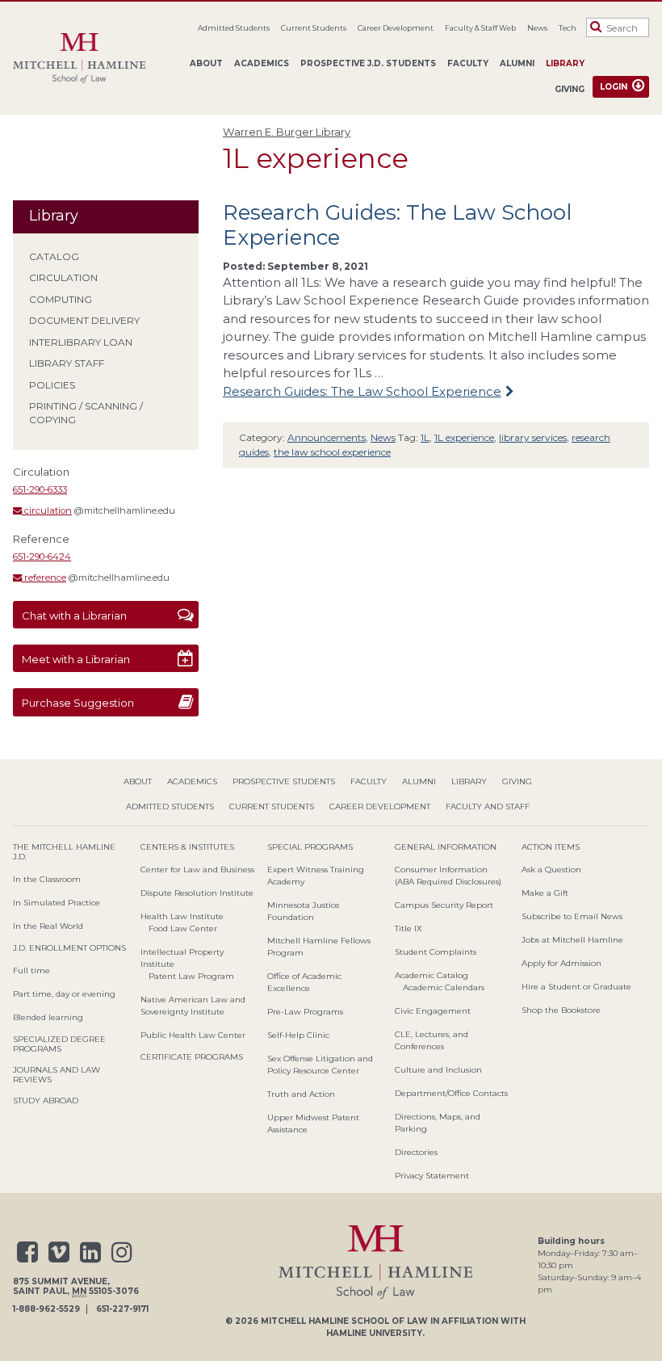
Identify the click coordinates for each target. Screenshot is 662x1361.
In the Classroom (47, 879)
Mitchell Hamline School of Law (344, 1321)
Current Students (313, 27)
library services (533, 437)
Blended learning (48, 1017)
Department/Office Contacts (451, 1093)
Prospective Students (284, 781)
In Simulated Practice (56, 902)
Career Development (396, 27)
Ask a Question (551, 869)
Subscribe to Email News (572, 916)
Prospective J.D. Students (368, 63)
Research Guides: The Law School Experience (397, 225)
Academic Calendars (443, 987)
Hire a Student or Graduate (576, 986)
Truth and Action (301, 1094)
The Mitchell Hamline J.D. (64, 852)
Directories (416, 1152)
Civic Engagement (433, 1011)
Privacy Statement (432, 1175)
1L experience (464, 437)
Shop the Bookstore (561, 1010)
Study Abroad (45, 1100)
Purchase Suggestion (78, 702)
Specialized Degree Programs (59, 1044)
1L (425, 437)
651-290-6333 (40, 489)
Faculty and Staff (488, 806)
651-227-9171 (122, 1309)
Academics (261, 63)
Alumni (517, 63)
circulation (47, 510)
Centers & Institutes (187, 847)
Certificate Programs (191, 1057)
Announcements (326, 437)
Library (565, 63)
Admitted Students (234, 27)
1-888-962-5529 (46, 1309)
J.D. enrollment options (69, 948)
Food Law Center (183, 928)
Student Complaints (435, 952)
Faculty (467, 63)
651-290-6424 (42, 556)
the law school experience (332, 452)
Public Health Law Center (192, 1035)
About (206, 63)
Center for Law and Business (197, 869)
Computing (60, 299)
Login (613, 87)
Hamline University (374, 1333)
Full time (31, 970)
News (537, 27)
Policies (52, 385)
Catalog (54, 256)
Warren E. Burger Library (286, 131)
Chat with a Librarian (74, 615)
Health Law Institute (182, 916)
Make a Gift (545, 893)
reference (44, 577)
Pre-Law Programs (305, 1011)
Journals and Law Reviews (56, 1075)
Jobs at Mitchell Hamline (572, 940)
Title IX (408, 928)
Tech (567, 27)
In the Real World (48, 926)
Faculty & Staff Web (480, 27)
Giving (569, 89)
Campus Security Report (444, 905)
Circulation (63, 277)
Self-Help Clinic (298, 1035)
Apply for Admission (561, 963)
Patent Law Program (191, 976)
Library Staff (66, 363)
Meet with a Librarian (76, 659)
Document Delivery (84, 320)
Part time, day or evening (64, 994)
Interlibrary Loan (80, 342)
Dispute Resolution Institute (196, 893)
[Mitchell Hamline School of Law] (85, 58)
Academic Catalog (431, 975)
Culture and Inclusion (438, 1070)
